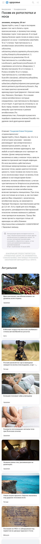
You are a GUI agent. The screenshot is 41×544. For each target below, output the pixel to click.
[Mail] (7, 2)
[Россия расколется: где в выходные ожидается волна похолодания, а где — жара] (20, 355)
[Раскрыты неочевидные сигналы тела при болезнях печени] (20, 422)
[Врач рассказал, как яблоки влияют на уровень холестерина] (20, 289)
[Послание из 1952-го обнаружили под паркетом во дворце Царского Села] (20, 521)
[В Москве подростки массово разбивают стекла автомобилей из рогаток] (20, 322)
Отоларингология (20, 9)
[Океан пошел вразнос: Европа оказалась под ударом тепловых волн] (20, 488)
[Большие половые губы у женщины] (20, 388)
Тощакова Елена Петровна (21, 131)
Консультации (6, 9)
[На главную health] (14, 2)
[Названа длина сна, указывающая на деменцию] (20, 455)
